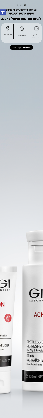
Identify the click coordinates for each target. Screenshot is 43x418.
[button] (3, 12)
